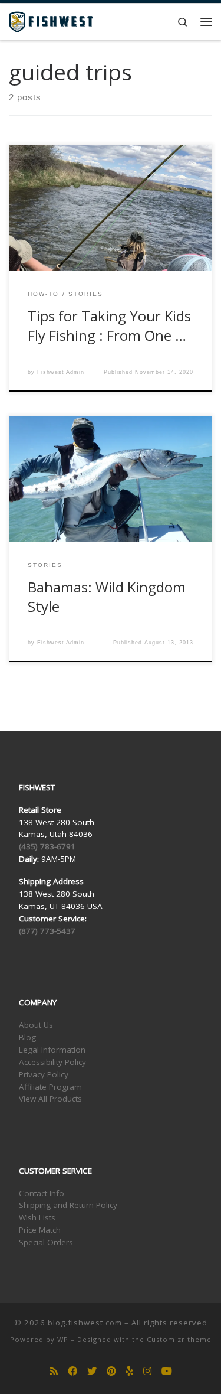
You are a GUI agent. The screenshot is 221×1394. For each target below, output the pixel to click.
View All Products (50, 1098)
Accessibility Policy (52, 1062)
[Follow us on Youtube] (166, 1371)
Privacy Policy (43, 1074)
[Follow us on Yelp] (129, 1371)
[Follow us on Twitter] (92, 1371)
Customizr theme (179, 1339)
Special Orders (46, 1242)
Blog (27, 1037)
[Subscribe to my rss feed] (54, 1371)
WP (62, 1339)
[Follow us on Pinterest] (111, 1371)
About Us (36, 1025)
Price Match (40, 1229)
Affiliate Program (50, 1087)
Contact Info (41, 1193)
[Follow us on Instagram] (147, 1371)
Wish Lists (37, 1217)
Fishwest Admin (60, 372)
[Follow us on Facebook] (72, 1371)
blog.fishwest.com (85, 1322)
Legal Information (52, 1049)
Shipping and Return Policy (68, 1205)
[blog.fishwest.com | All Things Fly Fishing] (51, 20)
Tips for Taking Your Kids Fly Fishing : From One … (109, 326)
